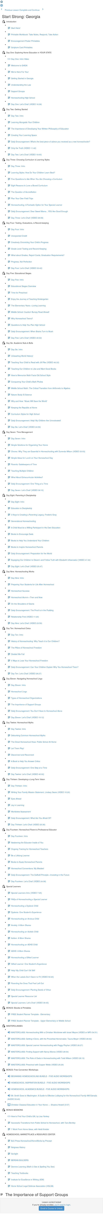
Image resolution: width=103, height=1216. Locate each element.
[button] (1, 2)
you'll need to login (62, 1204)
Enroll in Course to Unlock (51, 1208)
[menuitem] (1, 6)
